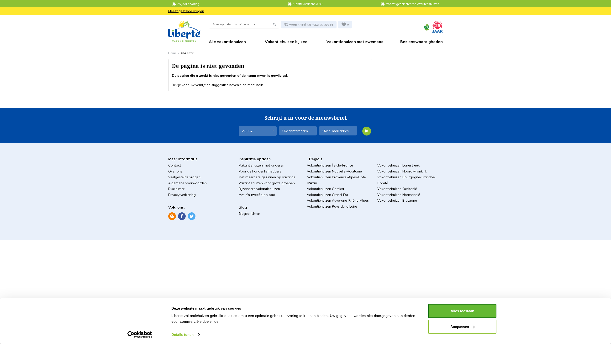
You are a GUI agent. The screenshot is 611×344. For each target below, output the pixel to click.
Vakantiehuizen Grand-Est (327, 195)
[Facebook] (182, 216)
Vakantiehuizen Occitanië (397, 189)
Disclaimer (176, 189)
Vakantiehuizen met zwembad (355, 41)
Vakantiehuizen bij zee (286, 41)
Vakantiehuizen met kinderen (261, 165)
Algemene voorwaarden (187, 183)
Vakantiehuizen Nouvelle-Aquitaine (334, 171)
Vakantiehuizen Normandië (398, 195)
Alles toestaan (462, 311)
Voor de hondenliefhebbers (260, 171)
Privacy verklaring (182, 195)
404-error (187, 53)
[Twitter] (191, 216)
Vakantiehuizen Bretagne (397, 200)
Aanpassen (459, 326)
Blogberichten (249, 213)
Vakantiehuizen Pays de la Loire (332, 206)
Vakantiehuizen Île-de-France (330, 165)
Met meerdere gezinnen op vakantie (267, 177)
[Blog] (172, 216)
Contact (174, 165)
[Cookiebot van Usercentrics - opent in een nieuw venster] (140, 334)
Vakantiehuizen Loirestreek (398, 165)
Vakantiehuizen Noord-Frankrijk (402, 171)
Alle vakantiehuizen (227, 41)
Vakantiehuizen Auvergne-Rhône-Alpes (338, 200)
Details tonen (182, 335)
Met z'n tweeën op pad (257, 195)
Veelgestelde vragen (184, 177)
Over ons (175, 171)
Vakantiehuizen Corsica (325, 189)
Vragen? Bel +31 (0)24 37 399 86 (310, 24)
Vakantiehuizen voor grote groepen (267, 183)
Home (172, 53)
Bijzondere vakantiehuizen (259, 189)
